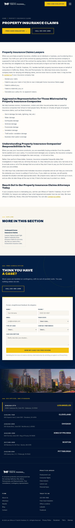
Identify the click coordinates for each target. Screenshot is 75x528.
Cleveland (65, 415)
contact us (8, 75)
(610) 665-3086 (9, 433)
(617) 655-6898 (9, 442)
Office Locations (45, 504)
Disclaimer (56, 520)
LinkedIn (42, 507)
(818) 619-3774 (10, 405)
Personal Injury (44, 487)
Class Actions (44, 481)
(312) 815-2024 (9, 424)
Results (4, 504)
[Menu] (70, 4)
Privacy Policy (63, 355)
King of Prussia (62, 433)
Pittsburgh (64, 451)
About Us (5, 498)
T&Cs (63, 520)
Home (4, 18)
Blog (3, 507)
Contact (4, 510)
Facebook (43, 510)
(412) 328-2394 (9, 451)
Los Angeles (64, 405)
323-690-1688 (44, 498)
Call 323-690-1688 (43, 31)
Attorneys (5, 501)
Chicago (66, 424)
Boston (66, 442)
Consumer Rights (45, 478)
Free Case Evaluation (55, 4)
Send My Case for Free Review (37, 350)
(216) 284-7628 (9, 415)
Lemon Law (43, 484)
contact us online (54, 197)
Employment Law (45, 475)
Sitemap (70, 520)
